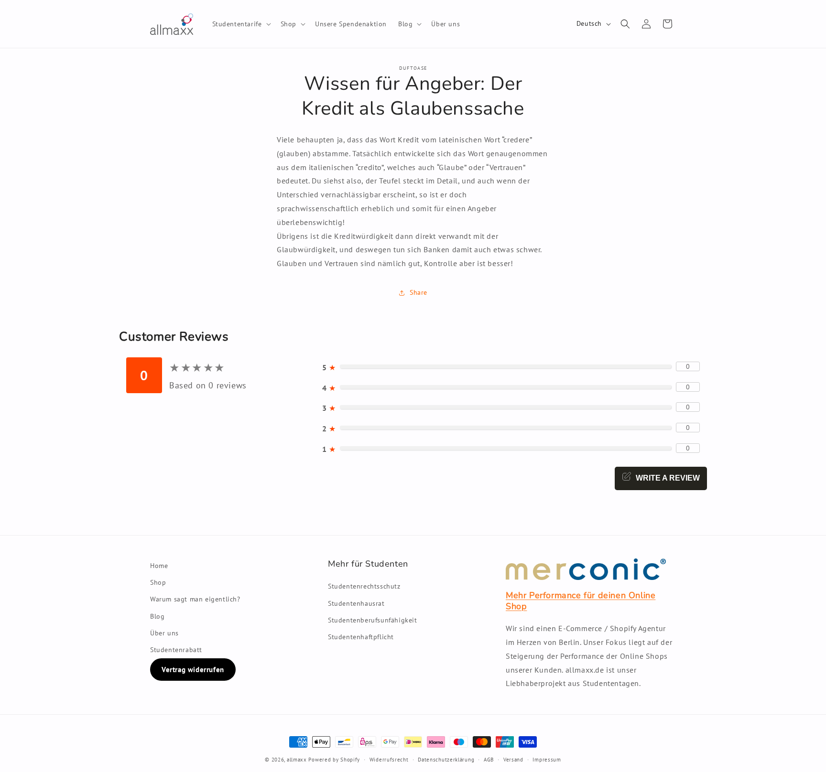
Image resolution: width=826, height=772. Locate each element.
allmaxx (297, 759)
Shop (158, 582)
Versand (513, 759)
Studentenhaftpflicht (361, 637)
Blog (157, 615)
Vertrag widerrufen (193, 669)
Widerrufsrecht (389, 759)
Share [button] (418, 292)
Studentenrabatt (176, 649)
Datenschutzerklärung (446, 759)
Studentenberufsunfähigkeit (372, 619)
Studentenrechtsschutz (364, 586)
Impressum (547, 759)
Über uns (164, 632)
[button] (240, 24)
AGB (489, 759)
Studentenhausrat (356, 603)
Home (159, 565)
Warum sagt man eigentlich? (195, 599)
